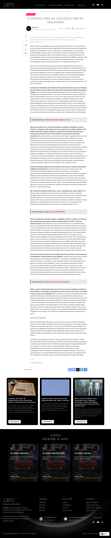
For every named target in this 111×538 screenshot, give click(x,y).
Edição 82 (39, 362)
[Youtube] (98, 5)
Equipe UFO (35, 27)
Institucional (40, 5)
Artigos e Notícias (55, 5)
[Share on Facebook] (65, 28)
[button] (40, 5)
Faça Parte (69, 5)
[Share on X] (67, 28)
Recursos (80, 5)
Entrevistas (30, 14)
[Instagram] (93, 5)
